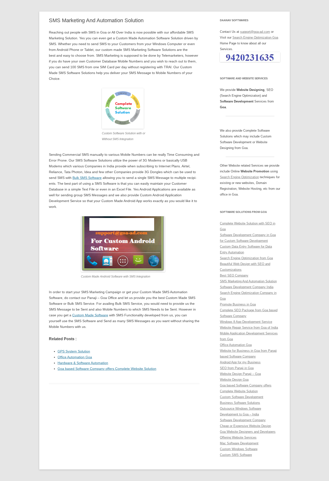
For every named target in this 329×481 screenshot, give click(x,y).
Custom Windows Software (238, 449)
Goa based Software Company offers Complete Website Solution (107, 369)
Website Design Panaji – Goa (240, 374)
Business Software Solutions (240, 403)
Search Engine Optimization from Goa (246, 258)
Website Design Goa (234, 379)
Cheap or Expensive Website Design (245, 426)
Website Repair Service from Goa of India (249, 327)
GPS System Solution (74, 351)
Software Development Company (243, 420)
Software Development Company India (246, 287)
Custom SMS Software (236, 455)
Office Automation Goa (75, 357)
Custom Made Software (90, 315)
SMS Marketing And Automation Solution (248, 281)
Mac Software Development (239, 443)
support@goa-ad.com (255, 32)
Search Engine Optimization (239, 177)
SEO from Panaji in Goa (237, 368)
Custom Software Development (241, 397)
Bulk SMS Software (87, 178)
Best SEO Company (234, 275)
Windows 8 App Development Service (246, 322)
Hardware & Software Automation (83, 363)
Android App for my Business (240, 362)
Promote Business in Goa (238, 304)
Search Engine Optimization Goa (255, 37)
